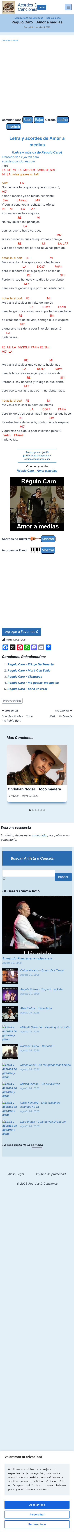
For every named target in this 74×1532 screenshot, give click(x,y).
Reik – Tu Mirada (61, 713)
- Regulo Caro (53, 18)
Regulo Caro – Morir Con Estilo (29, 670)
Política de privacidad (51, 1174)
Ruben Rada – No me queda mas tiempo (45, 1065)
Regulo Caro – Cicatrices (25, 676)
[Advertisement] (37, 79)
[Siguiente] (61, 776)
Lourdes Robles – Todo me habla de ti (17, 715)
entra (42, 7)
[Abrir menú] (68, 7)
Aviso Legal (16, 1174)
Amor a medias (12, 700)
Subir (28, 119)
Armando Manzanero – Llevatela (27, 958)
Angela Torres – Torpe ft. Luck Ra (41, 989)
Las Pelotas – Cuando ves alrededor (43, 1121)
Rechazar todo (37, 1524)
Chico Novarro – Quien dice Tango (42, 970)
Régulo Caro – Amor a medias (37, 470)
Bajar (39, 119)
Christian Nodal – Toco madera (34, 789)
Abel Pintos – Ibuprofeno (36, 1008)
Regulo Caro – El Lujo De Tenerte (31, 664)
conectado (39, 835)
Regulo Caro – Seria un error (27, 689)
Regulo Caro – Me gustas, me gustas (33, 682)
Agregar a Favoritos (21, 631)
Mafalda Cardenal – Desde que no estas (45, 1027)
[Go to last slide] (12, 776)
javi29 (30, 27)
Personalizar (37, 1514)
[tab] (30, 810)
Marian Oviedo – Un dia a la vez (40, 1084)
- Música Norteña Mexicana (28, 18)
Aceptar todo (37, 1504)
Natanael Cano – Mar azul (36, 1046)
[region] (37, 1491)
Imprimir (13, 126)
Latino (63, 119)
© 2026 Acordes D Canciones (37, 1183)
